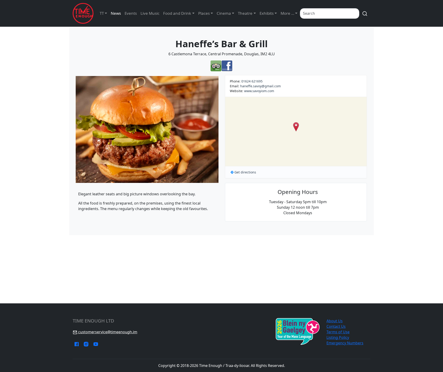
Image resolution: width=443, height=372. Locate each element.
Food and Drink (177, 13)
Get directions (245, 172)
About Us (334, 320)
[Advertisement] (221, 269)
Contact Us (336, 326)
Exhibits (267, 13)
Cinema (224, 13)
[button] (296, 127)
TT (102, 13)
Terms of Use (338, 331)
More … (287, 13)
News (116, 13)
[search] (364, 13)
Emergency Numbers (344, 343)
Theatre (245, 13)
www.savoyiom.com (259, 91)
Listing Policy (337, 337)
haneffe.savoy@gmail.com (260, 86)
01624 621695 (252, 81)
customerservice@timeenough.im (107, 331)
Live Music (150, 13)
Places (204, 13)
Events (131, 13)
